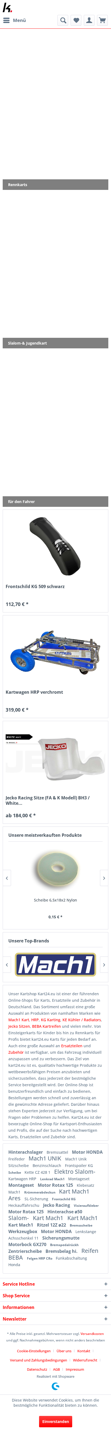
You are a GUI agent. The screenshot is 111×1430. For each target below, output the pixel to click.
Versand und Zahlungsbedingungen (38, 1360)
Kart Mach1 (49, 1218)
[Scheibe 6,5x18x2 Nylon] (55, 870)
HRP (35, 1019)
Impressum (75, 1369)
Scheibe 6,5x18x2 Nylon (55, 900)
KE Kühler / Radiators (82, 1019)
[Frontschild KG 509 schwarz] (55, 547)
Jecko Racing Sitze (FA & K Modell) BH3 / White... (48, 800)
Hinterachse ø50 (64, 1212)
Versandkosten (92, 1333)
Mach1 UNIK (46, 1158)
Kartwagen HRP (22, 1178)
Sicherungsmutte (60, 1238)
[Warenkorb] (102, 20)
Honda (14, 1264)
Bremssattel (58, 1152)
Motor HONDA (87, 1152)
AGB (56, 1369)
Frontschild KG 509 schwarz (35, 586)
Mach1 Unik (76, 1159)
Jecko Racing (57, 1205)
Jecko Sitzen (19, 1026)
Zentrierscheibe (25, 1251)
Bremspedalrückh (64, 1245)
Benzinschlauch (47, 1165)
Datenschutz (37, 1369)
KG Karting (50, 1019)
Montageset (78, 1178)
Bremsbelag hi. (62, 1251)
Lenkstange (85, 1231)
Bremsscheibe (81, 1225)
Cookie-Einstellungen (34, 1350)
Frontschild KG (64, 1199)
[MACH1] (55, 965)
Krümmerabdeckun (40, 1192)
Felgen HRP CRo (40, 1258)
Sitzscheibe (19, 1165)
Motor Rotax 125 (56, 1185)
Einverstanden (55, 1421)
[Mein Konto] (89, 20)
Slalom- (19, 1218)
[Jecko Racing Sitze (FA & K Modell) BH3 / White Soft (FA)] (55, 758)
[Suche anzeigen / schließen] (62, 20)
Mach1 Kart (18, 1019)
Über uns (64, 1350)
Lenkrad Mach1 (52, 1179)
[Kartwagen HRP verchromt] (55, 652)
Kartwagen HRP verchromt (34, 692)
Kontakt (83, 1350)
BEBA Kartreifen (46, 1026)
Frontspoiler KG (79, 1165)
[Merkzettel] (76, 20)
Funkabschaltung (71, 1258)
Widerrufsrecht (85, 1360)
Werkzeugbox (23, 1231)
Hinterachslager (26, 1152)
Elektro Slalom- (74, 1171)
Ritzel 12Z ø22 (52, 1225)
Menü (19, 20)
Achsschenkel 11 (24, 1238)
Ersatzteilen (72, 1045)
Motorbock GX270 (27, 1244)
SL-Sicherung (37, 1198)
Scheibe (15, 1172)
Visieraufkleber (86, 1205)
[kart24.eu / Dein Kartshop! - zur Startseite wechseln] (7, 7)
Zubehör (16, 1052)
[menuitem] (14, 20)
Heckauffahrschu (24, 1205)
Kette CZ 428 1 (38, 1172)
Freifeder (17, 1159)
